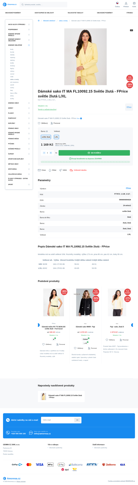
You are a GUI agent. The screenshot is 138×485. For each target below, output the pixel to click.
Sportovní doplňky (16, 159)
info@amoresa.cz (42, 433)
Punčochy (12, 118)
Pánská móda (13, 138)
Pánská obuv (13, 128)
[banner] (10, 4)
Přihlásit (77, 420)
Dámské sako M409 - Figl (85, 327)
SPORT (10, 184)
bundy (12, 52)
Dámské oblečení (49, 20)
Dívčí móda (12, 169)
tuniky (12, 98)
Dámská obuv (13, 103)
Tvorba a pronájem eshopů (116, 481)
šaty (11, 90)
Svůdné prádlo (14, 149)
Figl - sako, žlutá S (117, 327)
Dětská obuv (13, 164)
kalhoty (12, 60)
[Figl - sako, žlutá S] (117, 302)
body (11, 49)
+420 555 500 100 (18, 434)
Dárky (10, 108)
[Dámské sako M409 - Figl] (85, 302)
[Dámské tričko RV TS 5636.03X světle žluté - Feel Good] (53, 302)
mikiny (12, 71)
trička (12, 96)
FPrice (129, 107)
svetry (12, 87)
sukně (12, 85)
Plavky (11, 113)
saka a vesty (63, 20)
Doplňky (11, 123)
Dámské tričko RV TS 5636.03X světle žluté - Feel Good (53, 328)
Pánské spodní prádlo (14, 133)
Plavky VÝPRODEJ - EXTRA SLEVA (18, 179)
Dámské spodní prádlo (14, 34)
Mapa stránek (21, 481)
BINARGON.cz (130, 481)
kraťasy (12, 65)
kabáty (12, 55)
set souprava (14, 82)
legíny (12, 68)
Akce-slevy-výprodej (16, 24)
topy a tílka (13, 93)
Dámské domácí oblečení (14, 40)
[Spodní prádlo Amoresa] (39, 20)
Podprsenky (13, 29)
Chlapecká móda (15, 174)
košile (12, 63)
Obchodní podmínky (55, 448)
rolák (11, 76)
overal (12, 74)
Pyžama (11, 144)
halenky (12, 57)
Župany (11, 154)
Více (78, 118)
